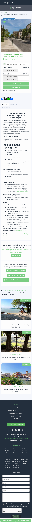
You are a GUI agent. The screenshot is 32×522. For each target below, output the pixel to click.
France (8, 12)
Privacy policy (16, 436)
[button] (3, 35)
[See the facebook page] (9, 430)
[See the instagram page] (19, 430)
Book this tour (16, 84)
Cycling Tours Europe (10, 19)
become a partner (16, 410)
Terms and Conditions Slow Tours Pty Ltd (15, 434)
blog (16, 419)
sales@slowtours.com (21, 230)
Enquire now (16, 87)
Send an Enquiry (8, 520)
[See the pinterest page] (16, 430)
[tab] (5, 104)
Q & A (16, 407)
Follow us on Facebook (17, 270)
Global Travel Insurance (22, 191)
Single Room (16, 67)
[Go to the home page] (7, 2)
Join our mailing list (17, 275)
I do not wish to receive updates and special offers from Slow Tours (17, 505)
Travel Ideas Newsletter (16, 424)
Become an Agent (16, 413)
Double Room (16, 74)
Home (3, 12)
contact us (16, 416)
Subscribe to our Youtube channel (16, 280)
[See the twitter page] (12, 430)
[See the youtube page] (22, 430)
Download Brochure (24, 520)
